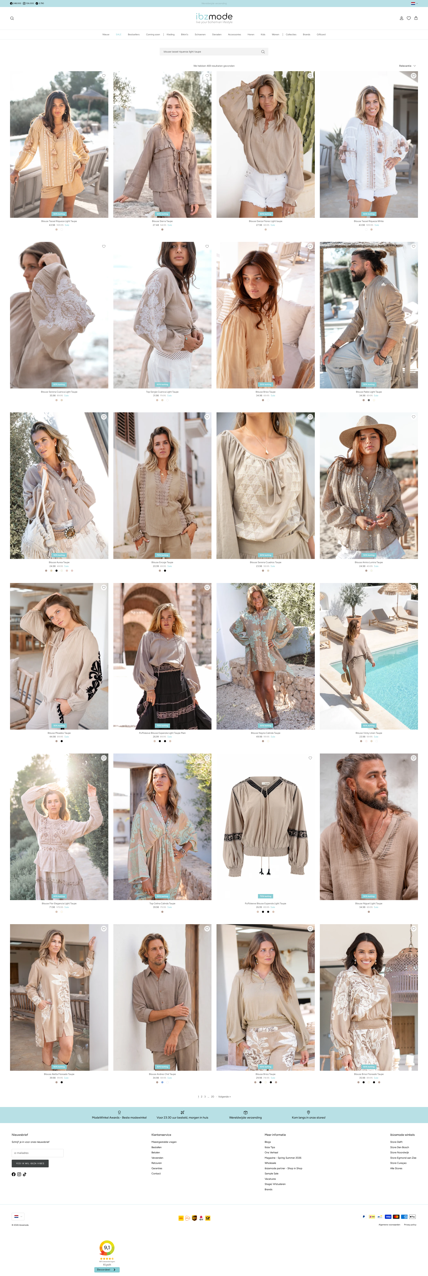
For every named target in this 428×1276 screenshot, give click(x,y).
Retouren (156, 1163)
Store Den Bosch (399, 1147)
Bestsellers (134, 34)
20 (212, 1096)
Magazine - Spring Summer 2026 (283, 1157)
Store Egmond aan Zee (403, 1157)
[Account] (401, 18)
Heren (251, 34)
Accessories (234, 34)
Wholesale (270, 1163)
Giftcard (321, 34)
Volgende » (224, 1096)
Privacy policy (410, 1225)
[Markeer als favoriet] (104, 76)
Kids (263, 34)
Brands (306, 34)
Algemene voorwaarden (389, 1225)
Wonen (275, 34)
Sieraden (217, 34)
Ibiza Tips (270, 1147)
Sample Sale (271, 1173)
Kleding (171, 34)
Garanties (156, 1168)
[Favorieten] (409, 18)
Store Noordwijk (399, 1152)
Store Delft (396, 1141)
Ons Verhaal (271, 1152)
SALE (118, 34)
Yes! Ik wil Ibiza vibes (30, 1163)
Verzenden (157, 1157)
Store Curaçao (398, 1163)
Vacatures (270, 1178)
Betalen (155, 1152)
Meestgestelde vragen (164, 1141)
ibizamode (24, 1225)
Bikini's (184, 34)
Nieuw (105, 34)
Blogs (268, 1141)
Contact (156, 1173)
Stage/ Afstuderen (275, 1184)
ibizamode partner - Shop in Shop (283, 1168)
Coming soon (153, 34)
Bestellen (156, 1147)
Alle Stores (396, 1168)
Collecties (291, 34)
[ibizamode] (214, 18)
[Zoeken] (12, 18)
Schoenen (200, 34)
